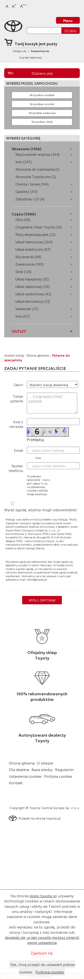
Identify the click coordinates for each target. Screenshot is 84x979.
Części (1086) (24, 213)
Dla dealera (19, 769)
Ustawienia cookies (25, 776)
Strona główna (37, 355)
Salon (18, 384)
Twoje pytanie (16, 398)
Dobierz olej (42, 73)
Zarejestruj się (40, 50)
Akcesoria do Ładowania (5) (37, 169)
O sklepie (45, 762)
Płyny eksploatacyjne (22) (35, 234)
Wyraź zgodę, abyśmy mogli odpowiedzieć (40, 509)
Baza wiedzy (42, 769)
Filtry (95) (22, 219)
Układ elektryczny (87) (33, 249)
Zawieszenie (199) (29, 264)
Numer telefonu (16, 468)
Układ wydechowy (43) (33, 293)
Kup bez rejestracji (30, 57)
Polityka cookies (58, 776)
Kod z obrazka (16, 424)
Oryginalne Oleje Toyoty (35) (38, 226)
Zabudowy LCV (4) (30, 198)
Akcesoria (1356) (27, 148)
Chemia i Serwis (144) (32, 184)
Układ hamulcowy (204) (33, 241)
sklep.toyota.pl (43, 895)
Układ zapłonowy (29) (32, 286)
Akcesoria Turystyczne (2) (35, 176)
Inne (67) (22, 316)
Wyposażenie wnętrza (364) (37, 154)
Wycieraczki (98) (28, 256)
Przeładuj (35, 439)
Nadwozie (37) (26, 308)
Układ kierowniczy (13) (32, 301)
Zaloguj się (19, 50)
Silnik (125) (23, 271)
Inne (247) (23, 161)
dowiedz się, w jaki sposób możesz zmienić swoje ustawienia (42, 939)
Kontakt (16, 782)
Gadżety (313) (26, 191)
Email (18, 450)
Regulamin (64, 769)
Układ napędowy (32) (32, 278)
